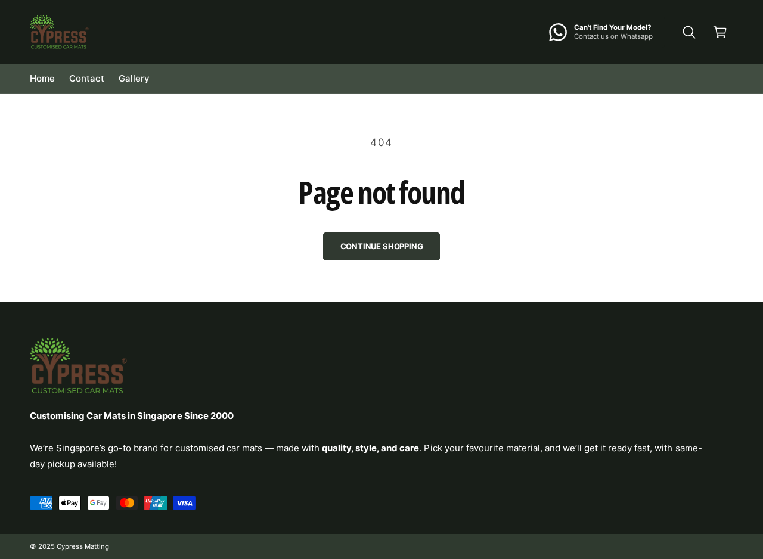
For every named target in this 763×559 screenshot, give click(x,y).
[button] (689, 32)
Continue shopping (381, 246)
